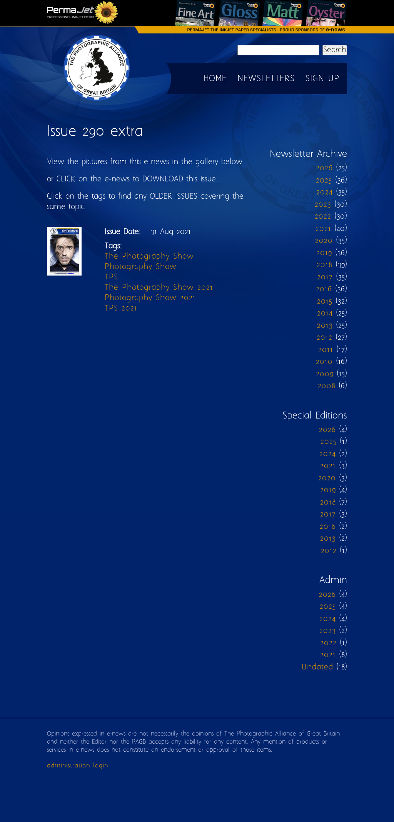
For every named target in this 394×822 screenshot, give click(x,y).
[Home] (97, 100)
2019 (324, 253)
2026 (324, 168)
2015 (324, 301)
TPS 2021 (121, 308)
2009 (325, 374)
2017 (325, 277)
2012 (324, 337)
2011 (325, 349)
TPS (111, 277)
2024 (324, 192)
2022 (323, 216)
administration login (77, 765)
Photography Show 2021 (150, 298)
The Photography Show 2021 (159, 287)
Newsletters (266, 79)
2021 (323, 228)
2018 (324, 265)
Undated (317, 667)
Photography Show (141, 266)
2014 (325, 313)
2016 (324, 289)
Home (215, 79)
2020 (324, 240)
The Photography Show (149, 256)
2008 (327, 386)
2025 (324, 180)
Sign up (322, 79)
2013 (325, 325)
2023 (323, 204)
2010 (324, 361)
